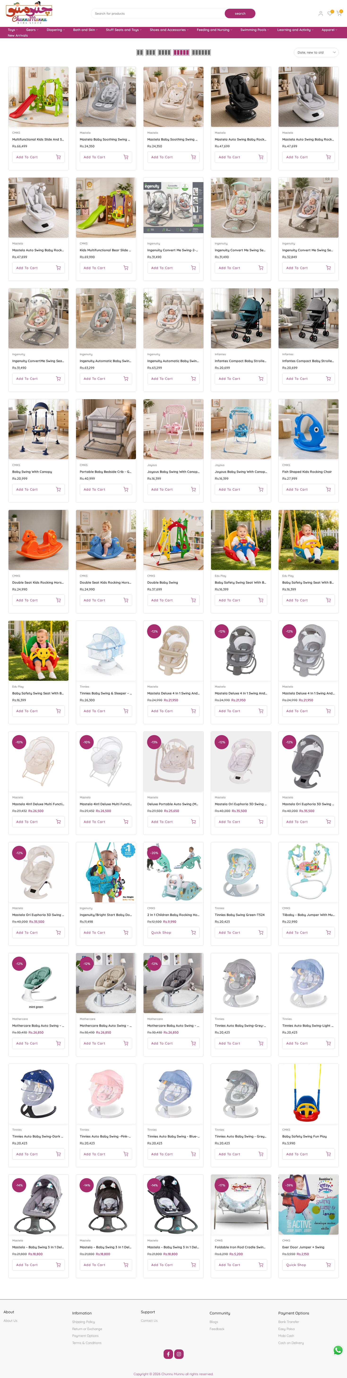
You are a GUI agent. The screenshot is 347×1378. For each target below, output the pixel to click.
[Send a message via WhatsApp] (338, 1350)
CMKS (16, 132)
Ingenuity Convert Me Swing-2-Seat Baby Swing (185, 250)
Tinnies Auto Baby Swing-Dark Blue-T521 (44, 1136)
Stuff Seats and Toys (122, 30)
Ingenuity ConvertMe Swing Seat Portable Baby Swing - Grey (60, 361)
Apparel (328, 30)
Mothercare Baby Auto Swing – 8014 (40, 1025)
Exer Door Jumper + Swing (303, 1247)
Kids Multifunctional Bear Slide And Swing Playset (119, 250)
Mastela (85, 132)
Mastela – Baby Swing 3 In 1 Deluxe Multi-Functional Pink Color (129, 1247)
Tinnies (84, 686)
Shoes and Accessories (168, 30)
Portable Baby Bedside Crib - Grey (107, 472)
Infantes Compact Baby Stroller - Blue (245, 361)
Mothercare (20, 1019)
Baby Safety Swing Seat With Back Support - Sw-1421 (257, 582)
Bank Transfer (288, 1322)
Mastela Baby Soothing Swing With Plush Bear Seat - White (194, 139)
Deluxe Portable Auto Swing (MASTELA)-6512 (182, 804)
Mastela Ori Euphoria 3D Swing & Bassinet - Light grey (258, 804)
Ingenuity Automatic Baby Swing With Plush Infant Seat (123, 361)
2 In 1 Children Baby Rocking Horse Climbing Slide (186, 915)
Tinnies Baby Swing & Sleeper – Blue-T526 (113, 693)
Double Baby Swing (162, 582)
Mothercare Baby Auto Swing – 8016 (108, 1025)
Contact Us (149, 1320)
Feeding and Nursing (213, 30)
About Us (10, 1320)
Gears (31, 30)
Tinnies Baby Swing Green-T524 (240, 915)
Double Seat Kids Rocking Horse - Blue (110, 582)
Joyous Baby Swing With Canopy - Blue (246, 472)
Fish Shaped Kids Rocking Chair (307, 472)
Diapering (54, 30)
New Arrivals (18, 35)
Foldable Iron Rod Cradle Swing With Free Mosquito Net (259, 1247)
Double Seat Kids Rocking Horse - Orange (45, 582)
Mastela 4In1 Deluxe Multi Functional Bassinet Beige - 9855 (58, 804)
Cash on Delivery (291, 1343)
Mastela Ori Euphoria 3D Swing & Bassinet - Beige (51, 915)
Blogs (214, 1322)
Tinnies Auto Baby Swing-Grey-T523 (243, 1025)
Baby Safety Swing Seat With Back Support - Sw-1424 (54, 693)
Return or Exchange (87, 1329)
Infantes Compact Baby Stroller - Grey (313, 361)
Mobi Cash (286, 1336)
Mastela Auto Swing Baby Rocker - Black (247, 139)
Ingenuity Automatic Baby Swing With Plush (181, 361)
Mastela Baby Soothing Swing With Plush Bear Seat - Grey (126, 139)
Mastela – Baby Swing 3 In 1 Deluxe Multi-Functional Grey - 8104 (62, 1247)
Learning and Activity (294, 30)
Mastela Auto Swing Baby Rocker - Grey (314, 139)
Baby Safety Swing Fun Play (304, 1136)
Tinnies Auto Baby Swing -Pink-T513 (108, 1136)
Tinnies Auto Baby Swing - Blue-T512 (176, 1136)
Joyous (152, 465)
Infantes (220, 354)
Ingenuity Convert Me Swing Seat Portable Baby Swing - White (264, 250)
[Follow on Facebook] (168, 1354)
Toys (11, 30)
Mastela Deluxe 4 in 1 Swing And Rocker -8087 (251, 693)
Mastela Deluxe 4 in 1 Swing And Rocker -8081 (183, 693)
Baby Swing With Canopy (32, 472)
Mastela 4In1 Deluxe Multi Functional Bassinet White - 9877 (126, 804)
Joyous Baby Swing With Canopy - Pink (178, 472)
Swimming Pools (253, 30)
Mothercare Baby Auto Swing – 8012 (175, 1025)
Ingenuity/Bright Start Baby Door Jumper (113, 915)
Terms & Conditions (87, 1343)
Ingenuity (153, 243)
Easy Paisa (286, 1329)
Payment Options (85, 1336)
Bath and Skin (84, 30)
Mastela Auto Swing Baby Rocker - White (44, 250)
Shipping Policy (83, 1322)
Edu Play (220, 576)
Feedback (217, 1329)
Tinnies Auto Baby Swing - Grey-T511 (243, 1136)
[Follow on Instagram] (179, 1354)
